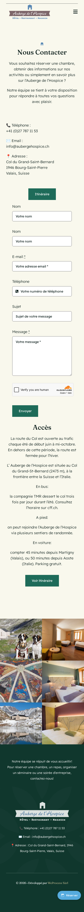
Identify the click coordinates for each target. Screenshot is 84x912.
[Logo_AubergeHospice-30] (29, 5)
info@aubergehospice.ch (27, 146)
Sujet (16, 306)
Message (21, 331)
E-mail (18, 256)
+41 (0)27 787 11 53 (22, 131)
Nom (16, 206)
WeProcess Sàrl (58, 883)
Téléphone (20, 281)
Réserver (72, 895)
